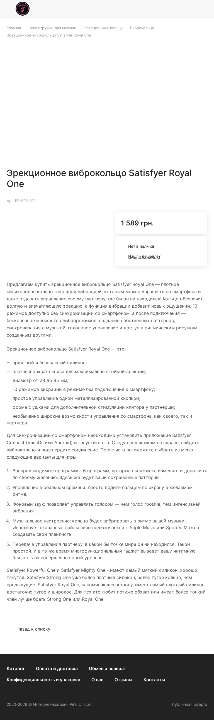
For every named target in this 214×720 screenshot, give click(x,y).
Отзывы (123, 679)
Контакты (154, 679)
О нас (97, 679)
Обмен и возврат (107, 668)
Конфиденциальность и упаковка (43, 679)
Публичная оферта (189, 704)
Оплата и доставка (57, 668)
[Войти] (189, 8)
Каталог (16, 668)
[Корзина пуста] (203, 8)
